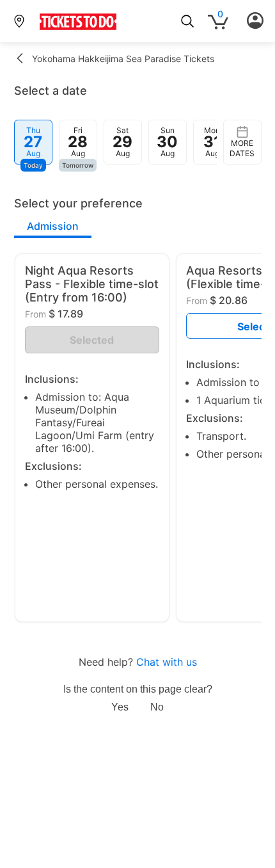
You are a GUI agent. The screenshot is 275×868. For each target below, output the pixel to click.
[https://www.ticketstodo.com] (78, 29)
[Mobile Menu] (255, 21)
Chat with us (166, 661)
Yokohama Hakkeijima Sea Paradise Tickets (123, 58)
